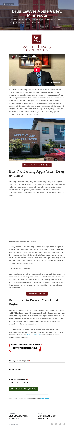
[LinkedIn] (60, 424)
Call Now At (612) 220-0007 (37, 293)
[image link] (37, 42)
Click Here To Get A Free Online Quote (37, 165)
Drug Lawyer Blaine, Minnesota (47, 417)
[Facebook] (52, 424)
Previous (12, 413)
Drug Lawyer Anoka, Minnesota (18, 417)
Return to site (9, 4)
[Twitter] (56, 424)
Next (39, 413)
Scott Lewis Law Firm (34, 335)
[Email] (64, 424)
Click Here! (44, 398)
